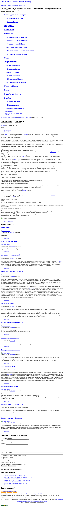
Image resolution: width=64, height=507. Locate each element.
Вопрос (9, 491)
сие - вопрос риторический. (10, 255)
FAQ (41, 493)
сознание (28, 117)
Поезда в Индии (8, 111)
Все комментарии (7, 457)
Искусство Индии (13, 65)
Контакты (23, 493)
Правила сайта (29, 493)
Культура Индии (13, 69)
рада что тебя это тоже (9, 241)
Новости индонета (13, 102)
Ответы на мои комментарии (10, 459)
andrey (12, 232)
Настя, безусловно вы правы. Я (12, 271)
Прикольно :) (5, 228)
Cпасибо (3, 491)
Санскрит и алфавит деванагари (13, 481)
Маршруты (9, 25)
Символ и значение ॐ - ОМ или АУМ (15, 475)
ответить (6, 238)
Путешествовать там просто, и (12, 404)
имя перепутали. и (7, 303)
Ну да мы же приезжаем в (10, 386)
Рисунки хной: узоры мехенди (12, 484)
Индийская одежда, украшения (13, 113)
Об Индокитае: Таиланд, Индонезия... (21, 51)
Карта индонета (13, 105)
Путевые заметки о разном (17, 54)
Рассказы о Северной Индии (17, 40)
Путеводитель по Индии (15, 15)
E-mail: (3, 440)
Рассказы (8, 33)
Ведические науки (13, 76)
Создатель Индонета (15, 493)
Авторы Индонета (5, 493)
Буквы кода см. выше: (7, 462)
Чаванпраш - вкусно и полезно (13, 478)
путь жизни (7, 130)
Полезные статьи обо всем (16, 82)
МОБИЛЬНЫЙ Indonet (9, 2)
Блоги (7, 90)
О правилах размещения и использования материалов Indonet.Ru (40, 500)
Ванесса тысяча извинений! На (12, 322)
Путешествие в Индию (15, 18)
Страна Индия (12, 22)
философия (21, 117)
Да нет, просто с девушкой (10, 350)
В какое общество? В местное (11, 418)
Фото (6, 58)
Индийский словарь (6, 117)
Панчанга (7, 114)
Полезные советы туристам (17, 37)
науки (15, 117)
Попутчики (9, 29)
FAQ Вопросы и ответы (15, 108)
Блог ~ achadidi (8, 221)
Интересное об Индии (15, 79)
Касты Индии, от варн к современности (15, 483)
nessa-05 (12, 258)
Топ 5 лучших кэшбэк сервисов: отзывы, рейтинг (18, 477)
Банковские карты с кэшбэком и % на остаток (17, 480)
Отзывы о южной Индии (16, 44)
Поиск (15, 491)
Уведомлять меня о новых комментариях (14, 455)
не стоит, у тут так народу (10, 338)
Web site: (3, 443)
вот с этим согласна (8, 366)
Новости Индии (11, 86)
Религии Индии (13, 72)
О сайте (7, 98)
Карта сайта (37, 493)
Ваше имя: (4, 438)
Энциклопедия (10, 62)
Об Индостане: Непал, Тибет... (18, 47)
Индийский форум (12, 94)
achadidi (3, 125)
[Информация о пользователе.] (5, 231)
